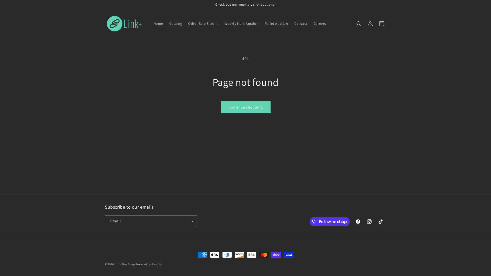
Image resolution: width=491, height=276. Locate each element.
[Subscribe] (191, 221)
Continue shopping (245, 107)
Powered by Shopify (149, 264)
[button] (203, 23)
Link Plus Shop (125, 264)
